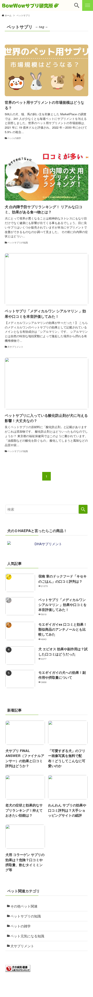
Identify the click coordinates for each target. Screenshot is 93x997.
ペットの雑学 (20, 926)
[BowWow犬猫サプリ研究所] (30, 5)
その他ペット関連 (23, 906)
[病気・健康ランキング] (17, 970)
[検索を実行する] (83, 509)
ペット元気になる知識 (27, 935)
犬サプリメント (22, 945)
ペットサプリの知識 (25, 916)
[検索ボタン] (76, 5)
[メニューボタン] (87, 5)
